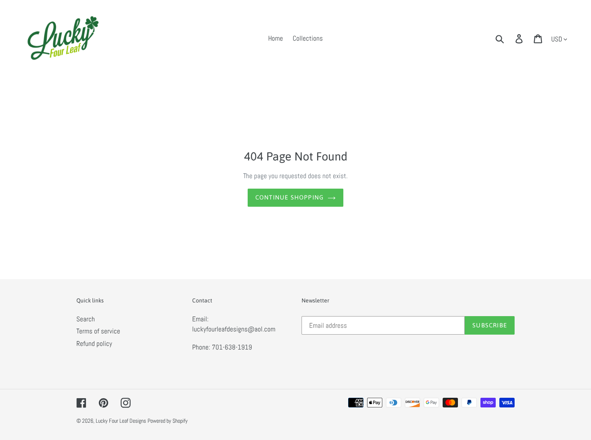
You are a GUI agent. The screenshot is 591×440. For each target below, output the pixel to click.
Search (85, 319)
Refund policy (94, 343)
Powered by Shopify (168, 420)
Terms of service (98, 331)
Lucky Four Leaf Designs (121, 420)
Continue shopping (289, 197)
